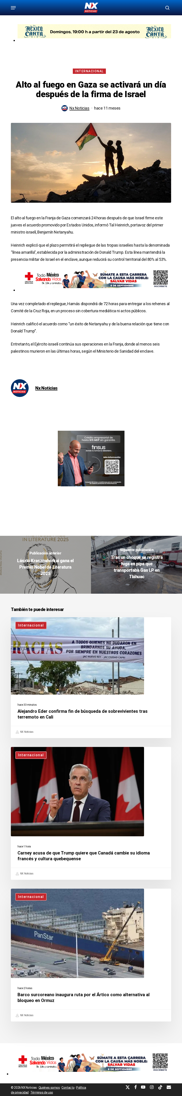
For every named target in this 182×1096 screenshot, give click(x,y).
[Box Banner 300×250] (91, 488)
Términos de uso (41, 1092)
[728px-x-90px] (94, 290)
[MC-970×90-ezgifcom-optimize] (94, 40)
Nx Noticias (79, 108)
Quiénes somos (49, 1087)
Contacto (67, 1087)
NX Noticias (26, 731)
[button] (13, 8)
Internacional (89, 71)
